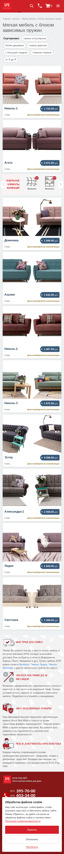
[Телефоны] (40, 5)
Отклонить (32, 839)
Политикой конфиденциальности (22, 821)
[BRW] (7, 6)
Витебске (24, 664)
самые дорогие (38, 45)
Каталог (15, 19)
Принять (32, 829)
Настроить (32, 846)
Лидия (8, 565)
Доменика (11, 240)
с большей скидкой (16, 52)
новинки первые (42, 52)
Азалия (9, 294)
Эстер (8, 457)
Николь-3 (11, 403)
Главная (6, 19)
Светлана (11, 619)
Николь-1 (11, 108)
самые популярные (34, 38)
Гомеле (34, 664)
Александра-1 (14, 511)
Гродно (43, 664)
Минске (53, 664)
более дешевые (14, 45)
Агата (8, 162)
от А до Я (10, 59)
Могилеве (8, 668)
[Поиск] (31, 5)
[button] (58, 5)
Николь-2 (11, 348)
